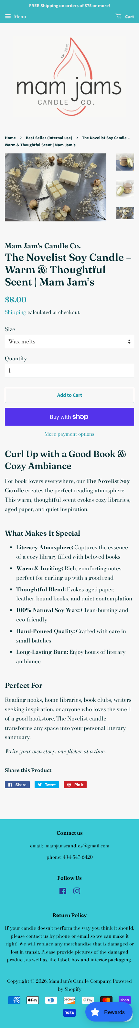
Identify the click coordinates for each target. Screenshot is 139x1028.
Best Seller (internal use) (49, 138)
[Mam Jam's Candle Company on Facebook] (63, 892)
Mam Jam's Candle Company (80, 981)
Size (10, 329)
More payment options (69, 434)
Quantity (16, 358)
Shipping (15, 312)
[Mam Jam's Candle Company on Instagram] (76, 892)
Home (10, 138)
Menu (19, 16)
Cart (129, 17)
